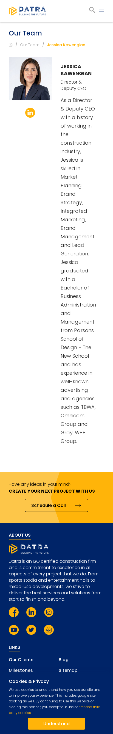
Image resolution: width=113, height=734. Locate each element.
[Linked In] (30, 113)
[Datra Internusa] (27, 11)
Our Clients (21, 659)
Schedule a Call (48, 505)
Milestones (21, 670)
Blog (64, 659)
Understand (56, 724)
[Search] (92, 10)
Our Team (29, 45)
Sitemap (68, 670)
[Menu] (101, 10)
